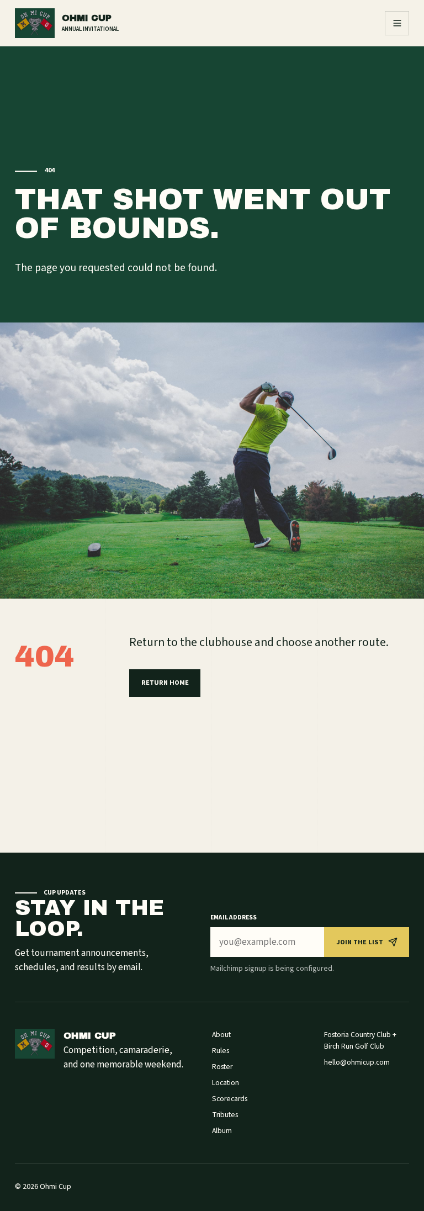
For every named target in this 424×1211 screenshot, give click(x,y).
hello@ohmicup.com (357, 1062)
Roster (222, 1066)
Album (222, 1130)
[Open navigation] (397, 23)
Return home (165, 683)
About (221, 1034)
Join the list (359, 942)
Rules (220, 1050)
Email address (233, 917)
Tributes (225, 1114)
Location (225, 1082)
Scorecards (229, 1098)
